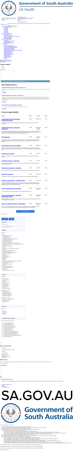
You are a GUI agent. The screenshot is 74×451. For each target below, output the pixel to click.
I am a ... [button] (6, 43)
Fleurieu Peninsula (6, 284)
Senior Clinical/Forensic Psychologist (11, 188)
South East (4, 287)
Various (4, 302)
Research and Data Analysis (7, 266)
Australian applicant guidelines (9, 42)
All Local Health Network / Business (8, 320)
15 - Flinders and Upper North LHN (8, 326)
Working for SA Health (5, 26)
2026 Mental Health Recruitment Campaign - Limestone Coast (14, 87)
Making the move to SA (8, 41)
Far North (4, 283)
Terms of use (4, 386)
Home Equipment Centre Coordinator (11, 145)
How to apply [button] (9, 39)
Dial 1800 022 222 (5, 353)
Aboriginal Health (5, 236)
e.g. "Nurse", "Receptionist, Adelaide (7, 226)
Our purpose (6, 31)
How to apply (4, 39)
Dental (3, 247)
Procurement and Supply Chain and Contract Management (12, 260)
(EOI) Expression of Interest (7, 235)
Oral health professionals (8, 56)
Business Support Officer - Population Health (13, 180)
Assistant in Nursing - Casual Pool (10, 160)
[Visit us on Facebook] (3, 367)
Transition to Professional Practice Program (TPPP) (12, 36)
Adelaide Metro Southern (7, 294)
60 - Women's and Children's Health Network (10, 333)
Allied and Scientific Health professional (10, 46)
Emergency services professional (9, 48)
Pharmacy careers (7, 57)
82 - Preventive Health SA (7, 336)
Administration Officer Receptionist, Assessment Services (11, 120)
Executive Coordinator (7, 174)
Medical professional (7, 52)
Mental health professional (8, 38)
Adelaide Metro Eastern (6, 292)
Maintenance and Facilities (7, 253)
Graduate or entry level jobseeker (9, 49)
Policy (3, 259)
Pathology (4, 257)
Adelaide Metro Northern (7, 293)
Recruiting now (4, 33)
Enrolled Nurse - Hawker (8, 153)
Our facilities (6, 29)
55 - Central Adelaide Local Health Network (10, 332)
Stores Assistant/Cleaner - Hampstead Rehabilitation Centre (11, 196)
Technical (4, 269)
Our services (6, 32)
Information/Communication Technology (9, 252)
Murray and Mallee (6, 286)
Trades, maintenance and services (8, 270)
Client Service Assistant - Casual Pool (11, 168)
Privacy (3, 385)
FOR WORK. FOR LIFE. (8, 35)
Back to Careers (2, 69)
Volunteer (5, 58)
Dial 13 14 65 (4, 355)
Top (0, 377)
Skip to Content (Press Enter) (22, 21)
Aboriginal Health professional (9, 45)
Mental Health (5, 255)
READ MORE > (4, 92)
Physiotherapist (6, 137)
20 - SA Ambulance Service (7, 330)
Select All (4, 232)
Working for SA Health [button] (13, 26)
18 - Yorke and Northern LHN (7, 329)
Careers (8, 25)
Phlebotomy (4, 258)
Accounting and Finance (6, 237)
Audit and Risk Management (7, 240)
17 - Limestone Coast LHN (7, 328)
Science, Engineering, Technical (8, 267)
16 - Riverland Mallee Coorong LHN (9, 327)
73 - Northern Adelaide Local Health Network (10, 334)
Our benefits (6, 28)
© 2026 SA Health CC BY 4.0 (7, 384)
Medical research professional (8, 53)
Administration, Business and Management (10, 238)
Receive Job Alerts (3, 60)
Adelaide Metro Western (6, 295)
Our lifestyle (6, 30)
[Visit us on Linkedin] (3, 372)
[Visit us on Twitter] (3, 370)
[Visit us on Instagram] (3, 369)
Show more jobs (25, 211)
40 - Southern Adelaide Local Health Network (10, 331)
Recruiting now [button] (10, 33)
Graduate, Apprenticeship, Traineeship (8, 250)
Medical (4, 254)
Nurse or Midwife (7, 55)
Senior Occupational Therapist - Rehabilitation (13, 203)
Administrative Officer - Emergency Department (11, 128)
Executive (4, 249)
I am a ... (3, 43)
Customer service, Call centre (7, 246)
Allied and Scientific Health (7, 239)
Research (4, 265)
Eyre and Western (5, 282)
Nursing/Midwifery (6, 256)
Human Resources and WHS (7, 251)
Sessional (4, 314)
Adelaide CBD (5, 291)
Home (3, 66)
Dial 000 (3, 349)
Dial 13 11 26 (4, 357)
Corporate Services (6, 245)
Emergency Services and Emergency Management (10, 248)
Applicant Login (8, 60)
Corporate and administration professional (10, 47)
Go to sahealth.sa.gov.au (21, 17)
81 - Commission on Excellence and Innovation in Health (11, 335)
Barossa (4, 281)
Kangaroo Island (5, 285)
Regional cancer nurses (7, 37)
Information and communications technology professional (13, 50)
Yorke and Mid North (6, 288)
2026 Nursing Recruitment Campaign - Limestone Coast (13, 95)
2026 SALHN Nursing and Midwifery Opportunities (12, 104)
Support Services (5, 268)
